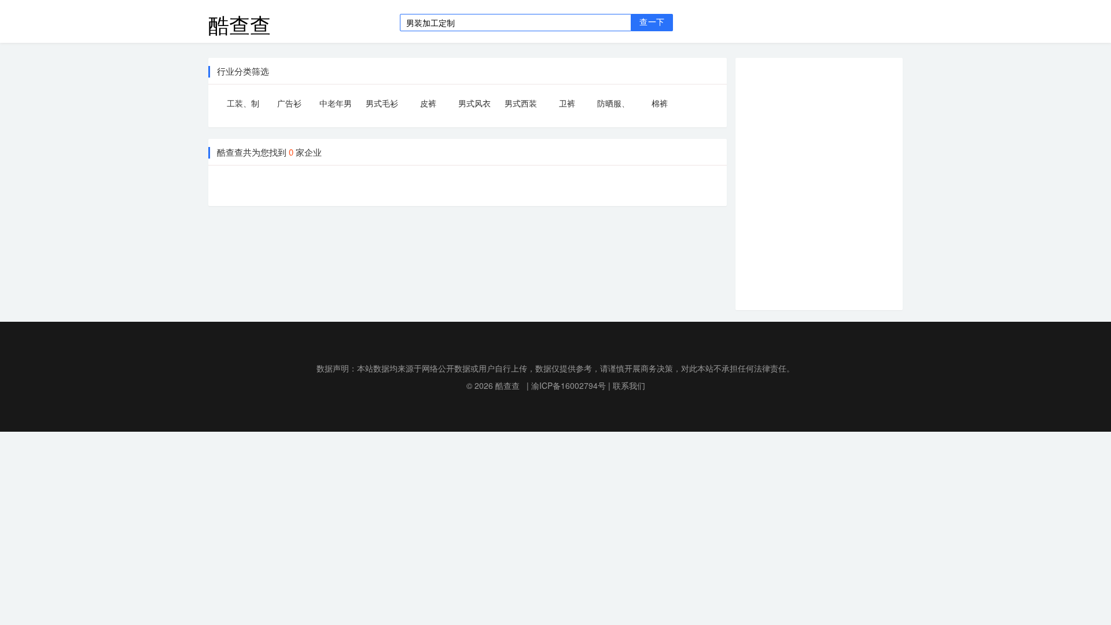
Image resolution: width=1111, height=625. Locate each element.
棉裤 (660, 103)
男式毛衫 (382, 103)
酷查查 (239, 21)
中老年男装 (335, 105)
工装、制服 (243, 105)
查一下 (651, 22)
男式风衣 (474, 103)
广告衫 (289, 103)
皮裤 (428, 103)
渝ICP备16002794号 (568, 385)
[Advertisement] (828, 182)
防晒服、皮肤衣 (613, 105)
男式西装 (521, 103)
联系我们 (629, 385)
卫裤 (567, 103)
